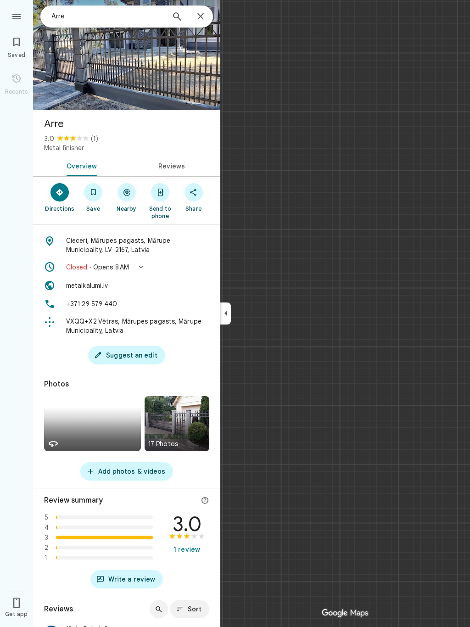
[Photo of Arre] (126, 55)
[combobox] (107, 16)
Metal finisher (64, 148)
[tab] (80, 165)
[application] (235, 313)
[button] (126, 267)
